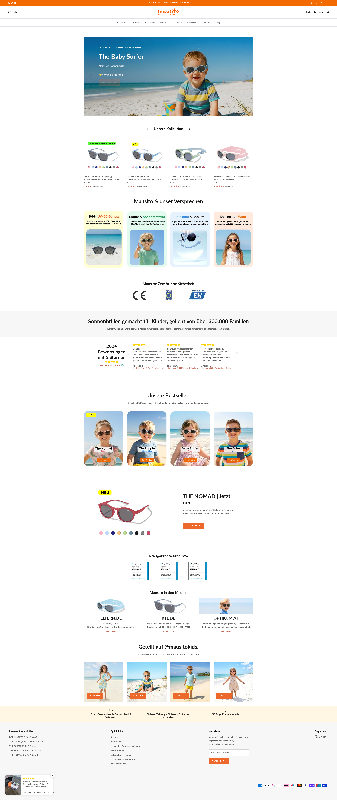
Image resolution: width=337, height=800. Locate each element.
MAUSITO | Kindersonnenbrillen (28, 792)
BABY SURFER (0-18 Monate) (23, 737)
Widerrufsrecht (118, 750)
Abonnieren (219, 761)
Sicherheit (192, 22)
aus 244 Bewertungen (110, 365)
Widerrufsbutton (118, 763)
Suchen (114, 737)
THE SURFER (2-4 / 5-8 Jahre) (23, 746)
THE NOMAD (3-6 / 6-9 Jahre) (23, 755)
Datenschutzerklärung (121, 755)
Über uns (206, 22)
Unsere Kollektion (168, 129)
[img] (111, 361)
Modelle (178, 22)
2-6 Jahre (135, 22)
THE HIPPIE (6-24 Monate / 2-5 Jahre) (27, 741)
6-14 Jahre (150, 22)
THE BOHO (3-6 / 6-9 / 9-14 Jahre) (25, 750)
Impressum (116, 741)
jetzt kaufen (227, 81)
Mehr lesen (111, 631)
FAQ (218, 22)
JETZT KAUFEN (193, 526)
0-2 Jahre (121, 22)
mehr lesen (168, 631)
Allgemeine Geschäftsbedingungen (127, 746)
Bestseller (164, 22)
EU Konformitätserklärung (123, 759)
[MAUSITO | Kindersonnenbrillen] (168, 12)
